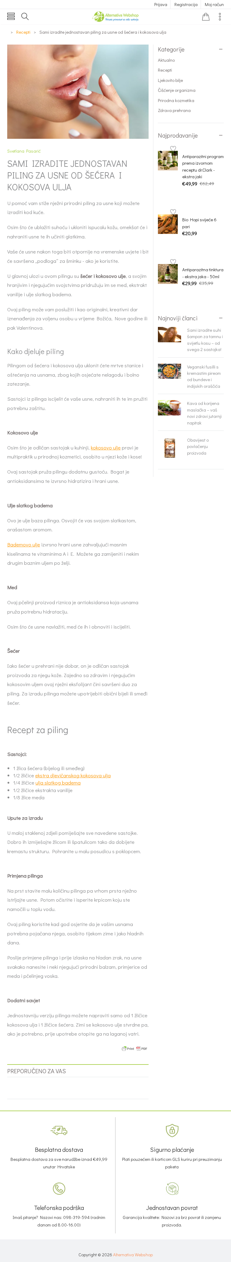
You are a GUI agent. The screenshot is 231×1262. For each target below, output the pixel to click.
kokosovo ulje (106, 447)
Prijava (160, 4)
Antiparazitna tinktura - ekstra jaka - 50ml (202, 272)
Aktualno (166, 60)
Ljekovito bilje (170, 80)
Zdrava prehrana (174, 110)
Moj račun (214, 4)
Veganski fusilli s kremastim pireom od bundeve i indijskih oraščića (204, 376)
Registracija (186, 4)
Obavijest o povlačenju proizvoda (198, 446)
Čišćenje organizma (177, 90)
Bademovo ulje (23, 544)
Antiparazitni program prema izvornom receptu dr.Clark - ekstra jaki (203, 166)
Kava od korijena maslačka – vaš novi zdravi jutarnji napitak (204, 412)
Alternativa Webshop (133, 1254)
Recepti (165, 70)
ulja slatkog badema (58, 782)
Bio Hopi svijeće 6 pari (199, 222)
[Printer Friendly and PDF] (134, 1047)
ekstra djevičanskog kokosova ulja (73, 775)
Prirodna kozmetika (176, 100)
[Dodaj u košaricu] (185, 194)
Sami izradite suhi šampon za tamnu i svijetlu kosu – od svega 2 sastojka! (205, 339)
